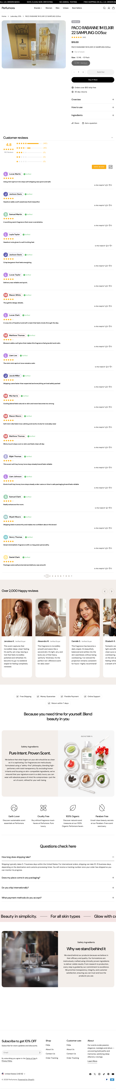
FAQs (48, 1045)
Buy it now (92, 80)
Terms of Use (31, 1058)
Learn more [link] (92, 1061)
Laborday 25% (15, 16)
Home (4, 16)
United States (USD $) (14, 1074)
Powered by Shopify (26, 1079)
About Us (49, 1049)
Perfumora (8, 8)
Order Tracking (52, 1058)
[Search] (104, 8)
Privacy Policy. (7, 1061)
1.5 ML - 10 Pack (82, 64)
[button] (44, 576)
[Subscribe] (39, 1052)
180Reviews (8, 152)
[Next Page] (71, 576)
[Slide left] (105, 591)
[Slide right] (111, 591)
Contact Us (50, 1053)
